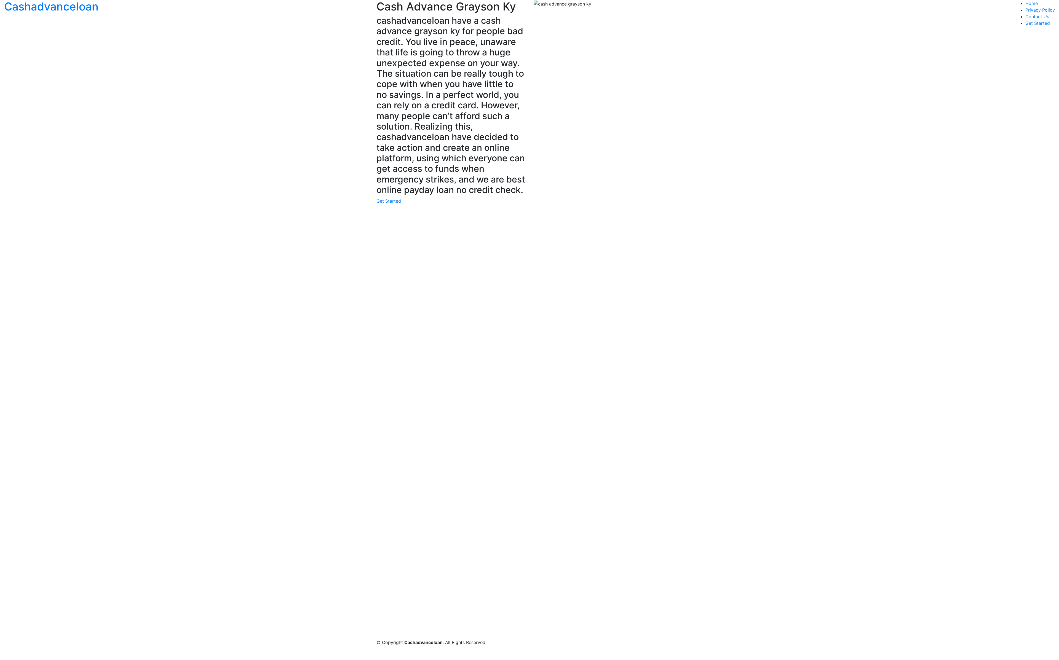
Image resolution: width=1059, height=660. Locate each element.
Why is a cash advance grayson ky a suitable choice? (443, 472)
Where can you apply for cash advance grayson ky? (441, 498)
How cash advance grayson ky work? (426, 505)
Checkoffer (511, 356)
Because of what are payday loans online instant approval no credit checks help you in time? (484, 512)
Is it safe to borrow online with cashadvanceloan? (439, 492)
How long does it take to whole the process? (434, 465)
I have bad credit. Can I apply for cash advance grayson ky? (450, 525)
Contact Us (1037, 16)
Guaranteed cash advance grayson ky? (428, 532)
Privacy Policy (1040, 10)
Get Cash (614, 356)
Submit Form (407, 356)
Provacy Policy (644, 559)
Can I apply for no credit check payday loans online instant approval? (460, 485)
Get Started (1037, 23)
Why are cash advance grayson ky (423, 518)
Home (1031, 3)
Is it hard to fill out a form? (415, 448)
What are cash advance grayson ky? (425, 479)
